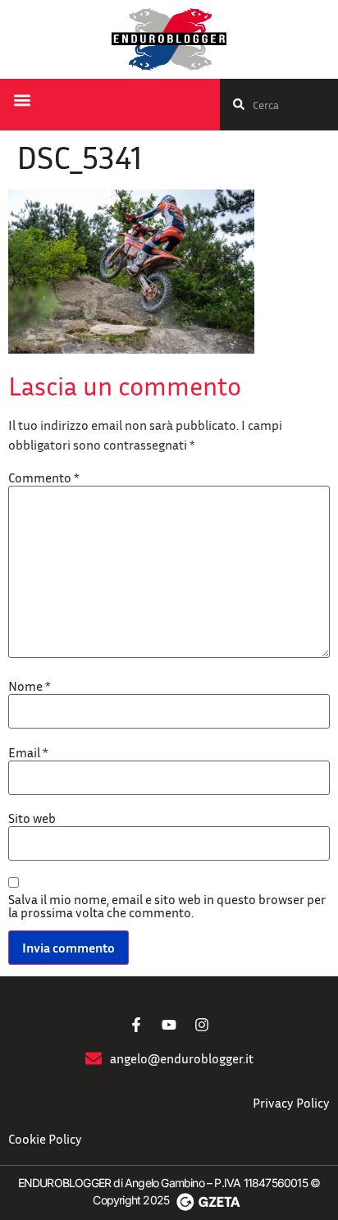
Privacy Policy (291, 1102)
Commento (43, 477)
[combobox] (279, 105)
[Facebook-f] (136, 1024)
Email (28, 752)
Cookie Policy (45, 1139)
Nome (29, 685)
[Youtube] (169, 1024)
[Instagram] (201, 1024)
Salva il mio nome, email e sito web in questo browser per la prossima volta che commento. (167, 906)
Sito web (32, 818)
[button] (21, 100)
